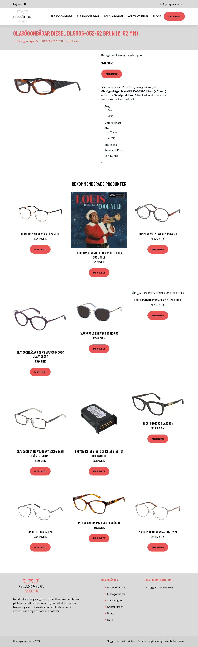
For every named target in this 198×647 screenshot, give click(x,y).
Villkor (131, 641)
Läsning (120, 55)
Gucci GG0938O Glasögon (157, 423)
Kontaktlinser (138, 16)
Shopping (174, 16)
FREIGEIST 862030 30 (40, 532)
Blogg (157, 16)
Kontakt (120, 641)
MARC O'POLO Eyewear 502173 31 (158, 532)
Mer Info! (112, 73)
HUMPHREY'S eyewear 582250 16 (40, 234)
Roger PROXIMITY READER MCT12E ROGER (158, 300)
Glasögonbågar (88, 16)
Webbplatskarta (174, 641)
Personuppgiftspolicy (150, 641)
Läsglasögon (134, 55)
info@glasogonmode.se (170, 4)
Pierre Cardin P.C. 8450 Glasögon (99, 523)
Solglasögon (113, 16)
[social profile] (25, 4)
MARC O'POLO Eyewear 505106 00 (99, 333)
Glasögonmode (61, 16)
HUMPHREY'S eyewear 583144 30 (158, 234)
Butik (110, 619)
